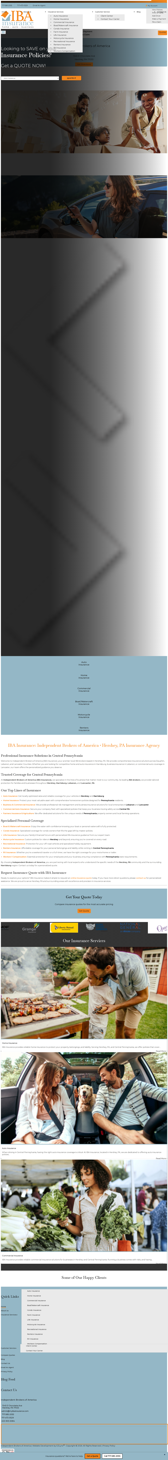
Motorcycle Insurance (64, 38)
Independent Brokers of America (16, 1446)
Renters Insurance (62, 45)
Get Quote (84, 911)
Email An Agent (38, 5)
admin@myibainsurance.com (15, 1411)
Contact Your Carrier (110, 19)
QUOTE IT (71, 78)
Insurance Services (56, 12)
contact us (141, 878)
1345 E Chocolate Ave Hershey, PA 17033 (12, 1407)
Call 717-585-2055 (112, 1456)
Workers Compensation (37, 1344)
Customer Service (102, 12)
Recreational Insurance (64, 41)
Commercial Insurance (64, 22)
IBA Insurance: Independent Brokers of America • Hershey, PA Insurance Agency (84, 745)
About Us (27, 12)
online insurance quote (81, 878)
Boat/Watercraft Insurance (66, 25)
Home (4, 12)
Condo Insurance (61, 29)
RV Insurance (32, 1339)
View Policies (157, 10)
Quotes (162, 32)
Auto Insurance (61, 16)
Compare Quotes (8, 1355)
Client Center (107, 16)
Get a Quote (92, 1456)
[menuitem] (67, 15)
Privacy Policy (6, 1372)
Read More (161, 1051)
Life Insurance (60, 35)
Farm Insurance (61, 32)
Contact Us (161, 12)
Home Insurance (61, 19)
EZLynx (59, 1446)
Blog (138, 12)
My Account (152, 6)
